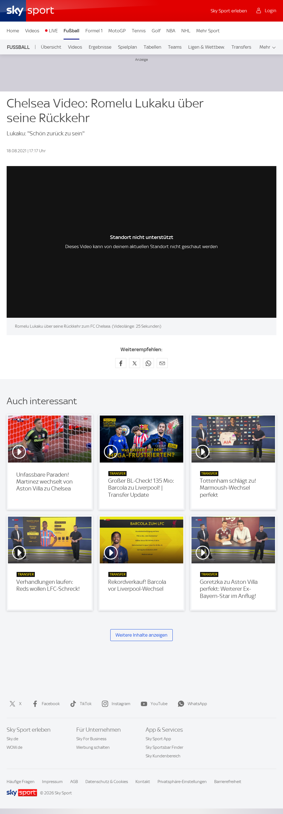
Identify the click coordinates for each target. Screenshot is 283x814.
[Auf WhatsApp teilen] (148, 363)
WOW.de (14, 747)
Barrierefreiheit (227, 781)
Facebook (51, 703)
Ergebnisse (100, 47)
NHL (185, 30)
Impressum (52, 781)
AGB (74, 781)
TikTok (85, 703)
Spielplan (127, 47)
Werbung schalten (93, 747)
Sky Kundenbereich (163, 755)
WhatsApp (197, 703)
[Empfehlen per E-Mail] (162, 363)
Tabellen (152, 47)
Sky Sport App (158, 738)
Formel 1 (94, 30)
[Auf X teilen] (134, 363)
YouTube (159, 703)
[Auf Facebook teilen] (120, 363)
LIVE (53, 30)
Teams (175, 47)
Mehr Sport (208, 30)
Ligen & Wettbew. (206, 47)
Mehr (265, 47)
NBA (170, 30)
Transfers (241, 47)
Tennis (139, 30)
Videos (32, 30)
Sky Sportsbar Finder (164, 747)
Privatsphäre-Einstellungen (182, 781)
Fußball (71, 30)
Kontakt (142, 781)
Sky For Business (91, 738)
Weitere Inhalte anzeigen (141, 635)
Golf (156, 30)
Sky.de (12, 738)
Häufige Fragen (21, 781)
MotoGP (117, 30)
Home (13, 30)
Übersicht (51, 47)
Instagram (121, 703)
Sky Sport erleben (229, 11)
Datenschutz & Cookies (106, 781)
